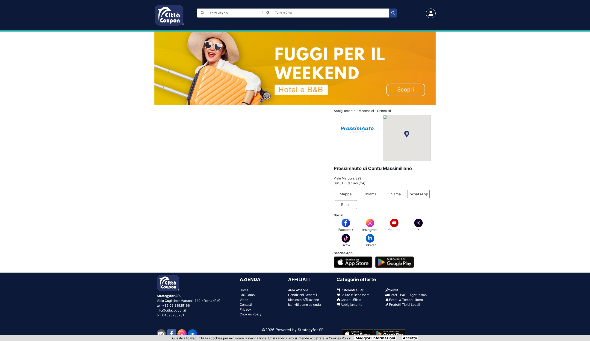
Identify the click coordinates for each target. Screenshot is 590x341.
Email (346, 204)
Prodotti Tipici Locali (404, 304)
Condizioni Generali (302, 295)
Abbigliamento (351, 304)
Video (244, 300)
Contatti (246, 304)
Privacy (245, 309)
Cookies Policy (251, 314)
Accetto (410, 338)
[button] (406, 134)
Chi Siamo (247, 295)
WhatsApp (419, 194)
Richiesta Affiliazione (303, 300)
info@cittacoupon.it (171, 310)
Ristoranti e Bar (352, 290)
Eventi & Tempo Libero (406, 300)
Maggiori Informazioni (375, 338)
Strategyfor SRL (312, 329)
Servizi (394, 290)
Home (244, 290)
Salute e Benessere (355, 295)
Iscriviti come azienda (304, 304)
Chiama (370, 194)
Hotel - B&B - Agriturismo (408, 295)
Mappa (346, 194)
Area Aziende (298, 290)
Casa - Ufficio (351, 300)
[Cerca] (393, 13)
